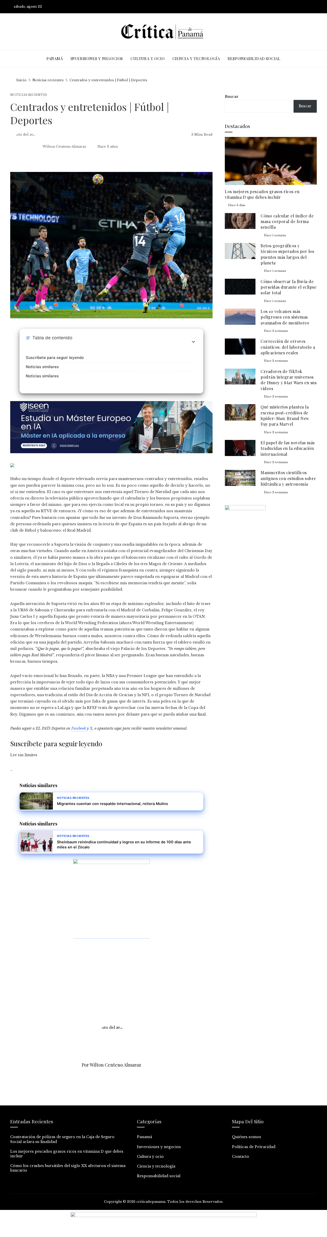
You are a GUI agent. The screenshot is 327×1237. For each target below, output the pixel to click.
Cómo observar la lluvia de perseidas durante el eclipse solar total (288, 287)
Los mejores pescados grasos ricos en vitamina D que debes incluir (262, 194)
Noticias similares (42, 366)
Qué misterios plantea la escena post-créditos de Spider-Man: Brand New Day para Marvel (285, 415)
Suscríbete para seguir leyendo (55, 357)
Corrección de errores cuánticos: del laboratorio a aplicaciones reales (288, 347)
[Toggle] (193, 341)
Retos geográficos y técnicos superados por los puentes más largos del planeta (287, 254)
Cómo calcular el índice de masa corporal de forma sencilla (287, 221)
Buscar (231, 96)
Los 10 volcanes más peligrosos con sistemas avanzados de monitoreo (285, 317)
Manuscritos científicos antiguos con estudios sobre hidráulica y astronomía (288, 478)
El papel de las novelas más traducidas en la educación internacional (288, 448)
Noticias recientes (28, 95)
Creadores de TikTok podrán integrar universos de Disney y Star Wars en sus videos (289, 380)
